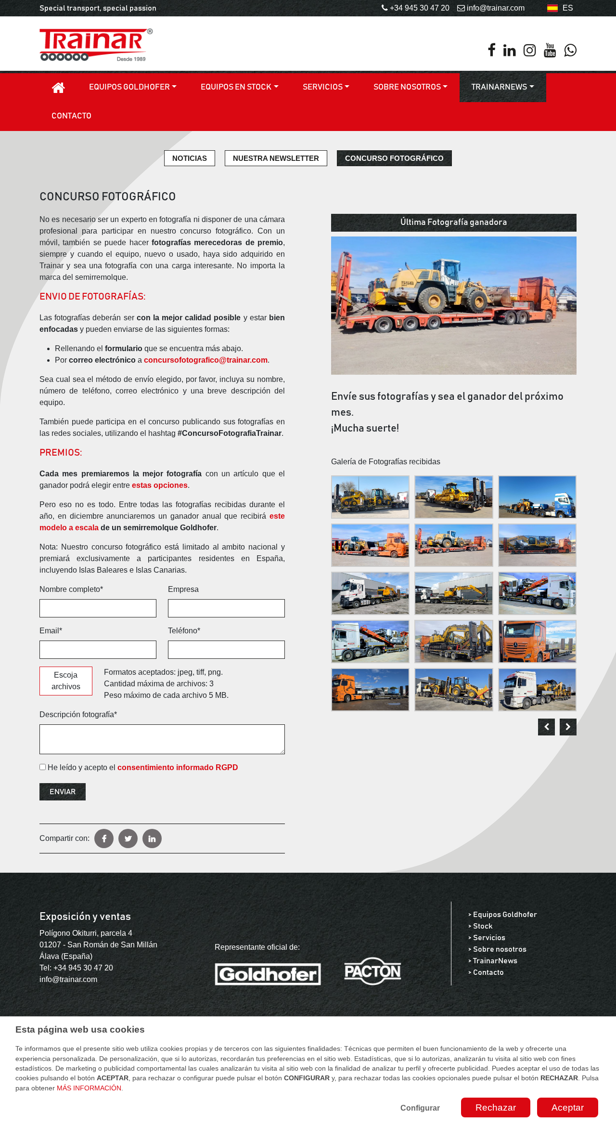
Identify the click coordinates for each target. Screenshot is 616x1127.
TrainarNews (499, 87)
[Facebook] (492, 50)
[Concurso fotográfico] (454, 305)
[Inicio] (58, 87)
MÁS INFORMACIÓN (89, 1088)
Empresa (183, 589)
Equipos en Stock (236, 87)
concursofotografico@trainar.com (206, 360)
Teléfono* (184, 631)
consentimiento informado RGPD (177, 767)
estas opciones (160, 485)
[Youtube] (550, 50)
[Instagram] (530, 50)
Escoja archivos (65, 681)
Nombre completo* (71, 589)
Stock (482, 926)
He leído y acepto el (142, 767)
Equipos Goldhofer (129, 87)
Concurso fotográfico (394, 158)
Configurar (420, 1108)
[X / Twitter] (128, 838)
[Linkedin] (509, 50)
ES (568, 8)
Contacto (71, 116)
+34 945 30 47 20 (83, 968)
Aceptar (568, 1107)
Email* (50, 631)
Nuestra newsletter (276, 158)
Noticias (189, 158)
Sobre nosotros (407, 87)
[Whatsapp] (570, 50)
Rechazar (495, 1107)
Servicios (323, 87)
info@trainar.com (68, 979)
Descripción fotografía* (78, 714)
